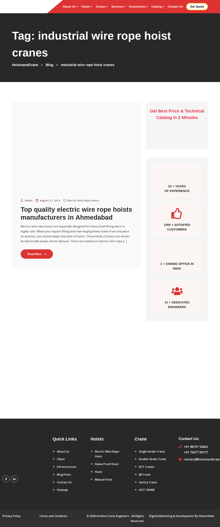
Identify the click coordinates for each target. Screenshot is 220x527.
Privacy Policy (12, 516)
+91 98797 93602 (196, 447)
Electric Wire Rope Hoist (107, 454)
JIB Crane (145, 474)
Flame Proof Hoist (107, 464)
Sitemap (62, 490)
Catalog (156, 6)
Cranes (101, 6)
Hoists (85, 6)
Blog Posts (64, 474)
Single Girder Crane (152, 451)
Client (61, 459)
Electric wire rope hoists (83, 200)
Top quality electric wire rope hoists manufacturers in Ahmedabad (76, 213)
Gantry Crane (148, 482)
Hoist (98, 472)
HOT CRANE (147, 490)
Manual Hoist (103, 479)
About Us (69, 6)
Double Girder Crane (152, 459)
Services (117, 6)
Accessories (137, 6)
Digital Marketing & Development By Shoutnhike (181, 516)
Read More (35, 254)
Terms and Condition (53, 516)
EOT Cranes (146, 467)
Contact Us (175, 6)
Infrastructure (66, 467)
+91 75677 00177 (196, 452)
